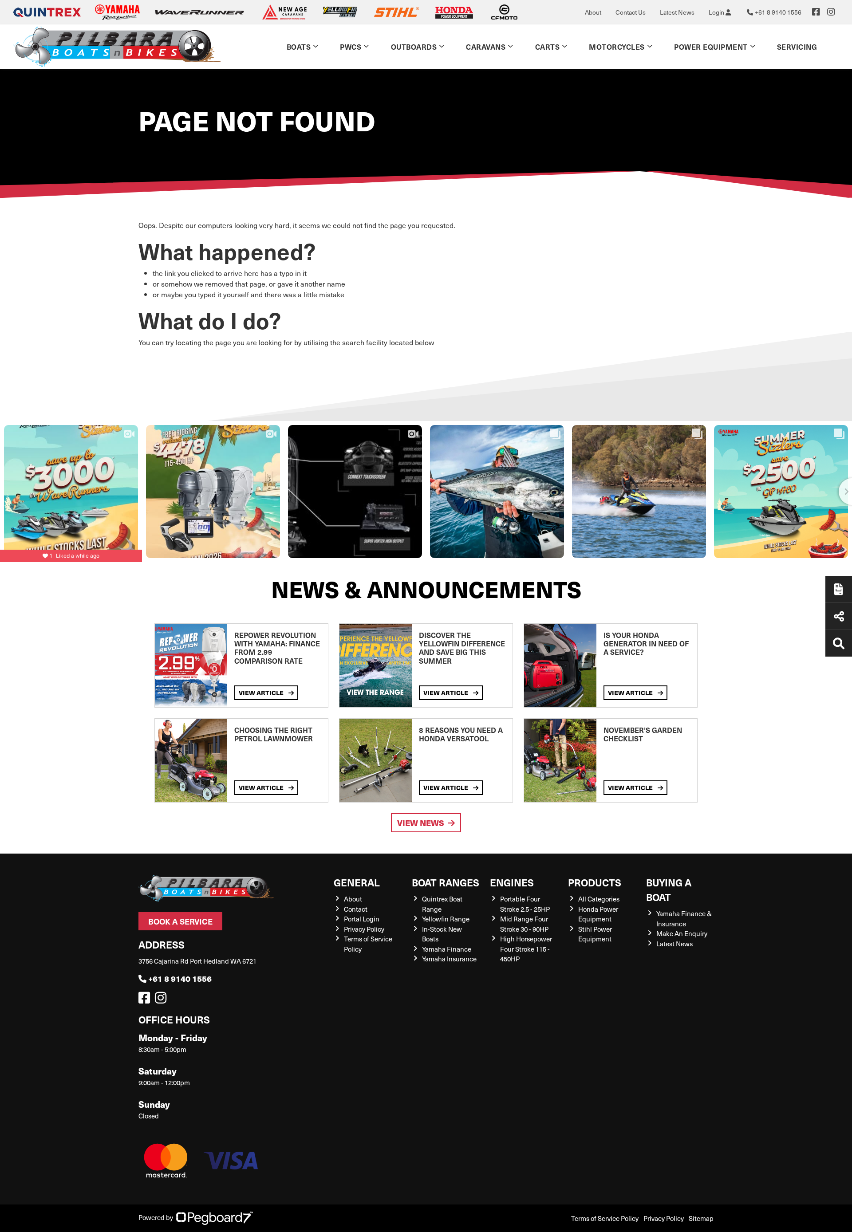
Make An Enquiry (681, 933)
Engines (512, 882)
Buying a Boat (668, 889)
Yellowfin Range (445, 919)
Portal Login (361, 919)
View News (420, 822)
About (593, 12)
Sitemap (701, 1218)
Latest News (677, 12)
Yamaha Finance (446, 949)
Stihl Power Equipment (595, 934)
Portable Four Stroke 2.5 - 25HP (525, 904)
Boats (299, 46)
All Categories (598, 899)
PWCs (350, 46)
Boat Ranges (445, 882)
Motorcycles (617, 46)
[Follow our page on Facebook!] (816, 12)
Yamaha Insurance (449, 959)
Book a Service (180, 921)
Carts (547, 46)
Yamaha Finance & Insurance (684, 919)
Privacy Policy (364, 929)
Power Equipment (711, 46)
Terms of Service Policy (605, 1218)
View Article (262, 692)
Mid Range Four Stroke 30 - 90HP (524, 924)
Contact (355, 909)
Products (594, 882)
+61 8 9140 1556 (180, 978)
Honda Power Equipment (598, 914)
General (357, 882)
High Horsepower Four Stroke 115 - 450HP (526, 949)
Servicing (797, 46)
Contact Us (630, 12)
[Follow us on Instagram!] (162, 1000)
